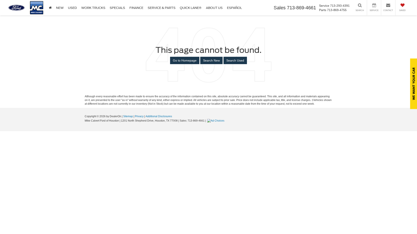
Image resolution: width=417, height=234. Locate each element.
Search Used (235, 60)
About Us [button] (214, 8)
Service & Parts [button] (161, 8)
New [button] (60, 8)
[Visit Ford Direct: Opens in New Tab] (216, 120)
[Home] (50, 7)
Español (234, 8)
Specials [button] (117, 8)
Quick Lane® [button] (191, 8)
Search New (211, 60)
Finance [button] (136, 8)
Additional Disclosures (159, 116)
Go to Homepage (185, 60)
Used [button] (72, 8)
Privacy (139, 116)
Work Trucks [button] (93, 8)
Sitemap (128, 116)
